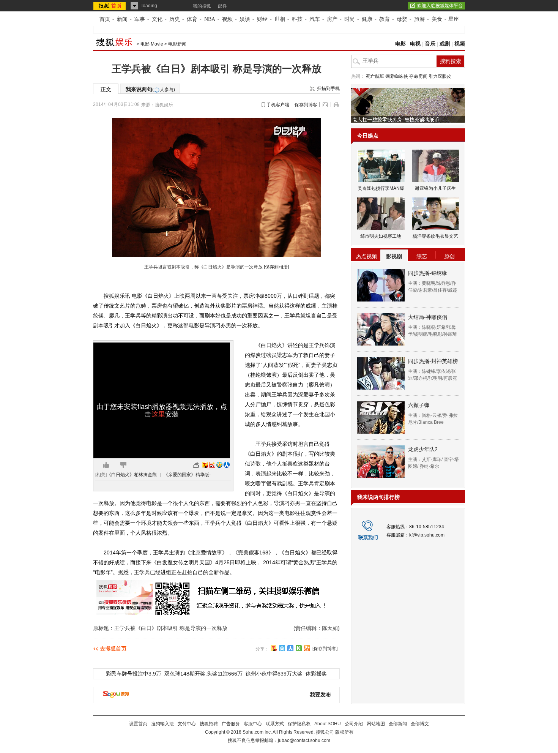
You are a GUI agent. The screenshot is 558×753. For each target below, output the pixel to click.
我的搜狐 (202, 6)
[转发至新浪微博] (212, 465)
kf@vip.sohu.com (427, 535)
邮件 (222, 6)
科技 (297, 19)
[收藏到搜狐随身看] (299, 648)
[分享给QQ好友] (282, 648)
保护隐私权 (299, 723)
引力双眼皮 (440, 76)
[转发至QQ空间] (219, 465)
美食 (437, 19)
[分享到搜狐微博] (274, 648)
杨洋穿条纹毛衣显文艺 (435, 236)
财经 (262, 19)
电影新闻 (177, 44)
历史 (174, 19)
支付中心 (187, 723)
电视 (415, 44)
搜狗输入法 (162, 723)
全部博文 (420, 723)
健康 (367, 19)
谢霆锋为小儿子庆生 (435, 188)
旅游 (419, 19)
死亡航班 (375, 76)
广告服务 (231, 723)
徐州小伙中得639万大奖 (274, 674)
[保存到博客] (324, 648)
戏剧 (445, 44)
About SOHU (327, 723)
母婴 (402, 19)
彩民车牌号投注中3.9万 (133, 674)
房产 (332, 19)
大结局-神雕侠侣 (427, 317)
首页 (104, 19)
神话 (257, 306)
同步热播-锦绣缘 (427, 273)
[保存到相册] (276, 267)
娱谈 (245, 19)
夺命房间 (418, 76)
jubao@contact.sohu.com (304, 740)
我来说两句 (150, 89)
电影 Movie (151, 44)
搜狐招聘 (209, 723)
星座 (453, 19)
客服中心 (253, 723)
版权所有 (344, 732)
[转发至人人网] (227, 465)
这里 (158, 414)
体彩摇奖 (316, 674)
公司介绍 (354, 723)
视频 (227, 19)
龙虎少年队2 (423, 449)
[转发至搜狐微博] (205, 465)
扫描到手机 (328, 88)
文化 (157, 19)
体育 (192, 19)
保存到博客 (306, 104)
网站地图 (376, 723)
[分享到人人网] (290, 648)
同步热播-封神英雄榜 (433, 361)
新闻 (122, 19)
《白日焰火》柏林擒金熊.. (133, 474)
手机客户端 (277, 104)
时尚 (349, 19)
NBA (209, 19)
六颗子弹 (418, 405)
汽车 (314, 19)
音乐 (430, 44)
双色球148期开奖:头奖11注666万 (203, 674)
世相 (279, 19)
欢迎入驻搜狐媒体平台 (440, 5)
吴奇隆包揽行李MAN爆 (381, 188)
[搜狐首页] (110, 5)
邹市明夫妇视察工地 (380, 236)
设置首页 (138, 723)
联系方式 (275, 723)
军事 (139, 19)
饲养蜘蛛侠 (396, 76)
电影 (400, 44)
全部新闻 (398, 723)
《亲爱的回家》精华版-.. (188, 474)
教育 (384, 19)
